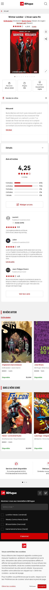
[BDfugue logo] (26, 4)
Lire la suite (10, 262)
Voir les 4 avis (24, 294)
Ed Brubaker (8, 21)
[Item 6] (27, 76)
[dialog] (24, 565)
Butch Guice (26, 21)
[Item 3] (21, 76)
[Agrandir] (46, 71)
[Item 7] (29, 76)
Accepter (42, 586)
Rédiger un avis (26, 204)
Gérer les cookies (9, 586)
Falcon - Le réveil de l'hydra (11, 436)
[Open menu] (2, 3)
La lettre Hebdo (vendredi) (16, 515)
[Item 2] (19, 76)
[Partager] (46, 39)
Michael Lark (21, 23)
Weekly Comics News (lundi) (17, 519)
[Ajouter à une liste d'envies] (46, 32)
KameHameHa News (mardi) (17, 529)
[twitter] (45, 493)
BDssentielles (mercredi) (16, 524)
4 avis (34, 26)
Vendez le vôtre (12, 98)
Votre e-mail (8, 507)
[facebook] (40, 493)
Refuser (32, 586)
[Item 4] (23, 76)
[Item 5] (25, 76)
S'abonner (24, 536)
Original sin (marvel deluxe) (12, 365)
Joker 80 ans (39, 365)
